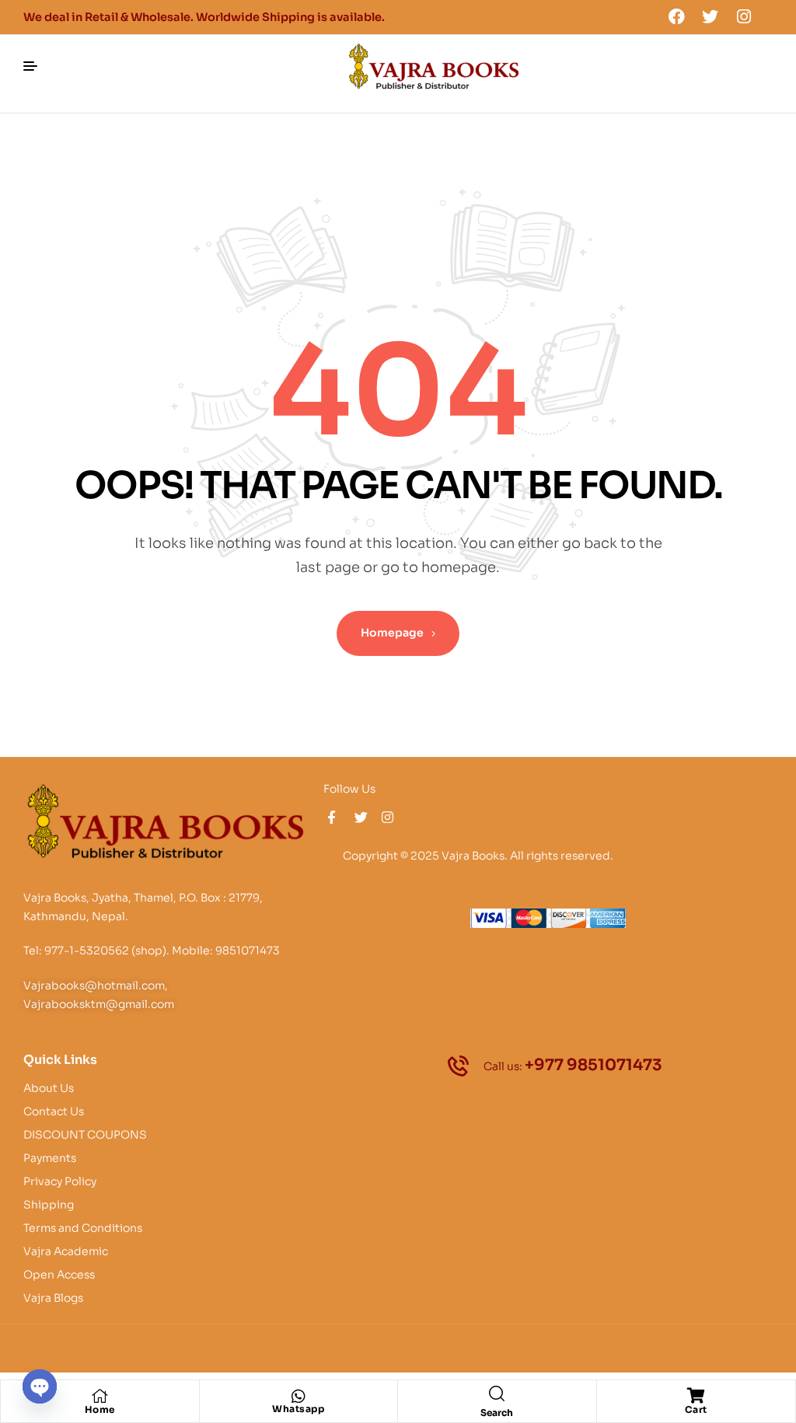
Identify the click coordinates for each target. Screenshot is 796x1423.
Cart (696, 1409)
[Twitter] (710, 16)
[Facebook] (676, 16)
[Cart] (695, 1396)
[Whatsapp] (298, 1396)
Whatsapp (298, 1408)
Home (100, 1409)
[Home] (99, 1396)
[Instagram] (744, 16)
